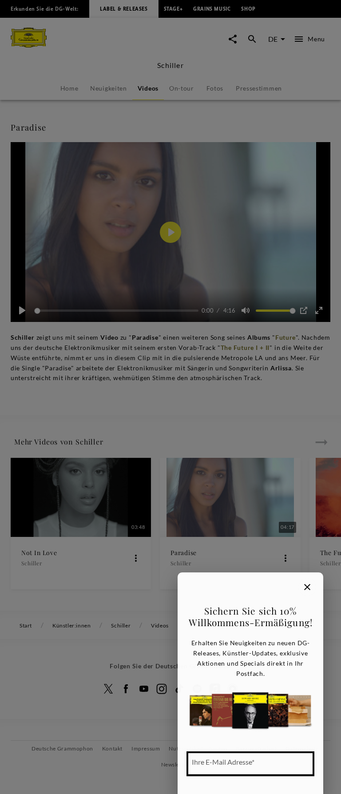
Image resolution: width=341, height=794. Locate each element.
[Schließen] (307, 587)
